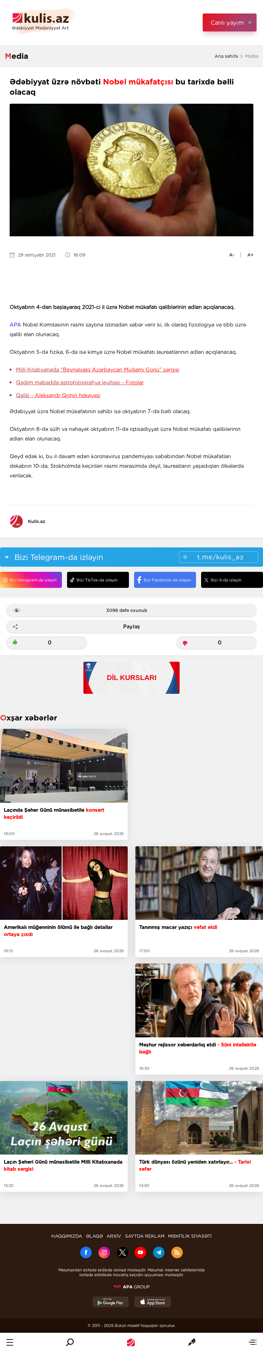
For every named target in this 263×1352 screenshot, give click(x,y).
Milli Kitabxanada (97, 370)
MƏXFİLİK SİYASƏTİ (190, 1236)
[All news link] (253, 1342)
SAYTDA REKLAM (145, 1236)
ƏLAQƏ (94, 1236)
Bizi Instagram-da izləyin (33, 580)
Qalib (58, 395)
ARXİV (113, 1236)
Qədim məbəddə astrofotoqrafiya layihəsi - (80, 382)
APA (15, 325)
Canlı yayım (227, 22)
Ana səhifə (226, 56)
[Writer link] (192, 1342)
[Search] (70, 1342)
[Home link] (131, 1342)
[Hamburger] (9, 1342)
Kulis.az (36, 521)
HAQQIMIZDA (66, 1236)
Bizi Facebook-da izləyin (167, 580)
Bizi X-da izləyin (226, 580)
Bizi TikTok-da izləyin (97, 580)
